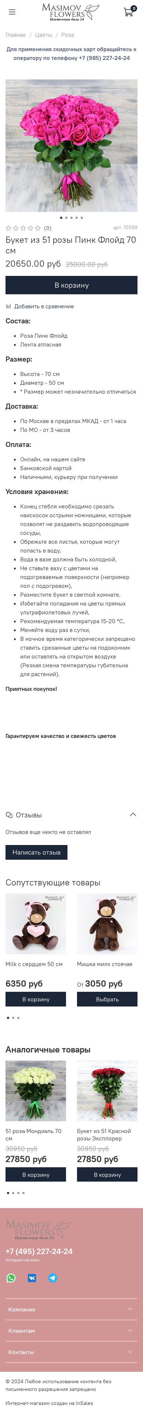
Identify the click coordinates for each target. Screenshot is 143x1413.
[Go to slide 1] (61, 218)
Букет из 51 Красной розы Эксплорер (104, 1134)
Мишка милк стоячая (104, 964)
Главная (16, 34)
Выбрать (107, 999)
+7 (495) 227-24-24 (39, 1251)
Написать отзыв (36, 852)
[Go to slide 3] (71, 218)
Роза (67, 34)
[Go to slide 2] (66, 218)
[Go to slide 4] (77, 218)
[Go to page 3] (18, 1018)
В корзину (36, 999)
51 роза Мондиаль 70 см (34, 1134)
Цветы (43, 34)
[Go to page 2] (13, 1018)
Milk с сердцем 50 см (34, 964)
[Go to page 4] (23, 1193)
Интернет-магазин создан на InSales (49, 1403)
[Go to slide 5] (82, 218)
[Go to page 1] (8, 1018)
